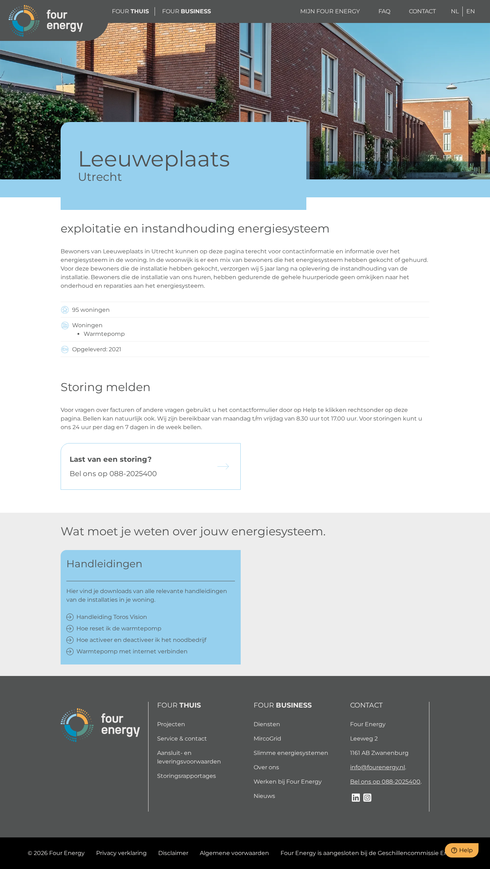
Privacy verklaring (121, 853)
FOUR (130, 11)
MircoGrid (267, 738)
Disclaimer (173, 853)
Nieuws (264, 796)
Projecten (171, 724)
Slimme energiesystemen (291, 753)
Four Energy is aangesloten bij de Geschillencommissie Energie (372, 853)
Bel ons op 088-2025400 (385, 781)
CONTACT (422, 11)
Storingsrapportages (186, 775)
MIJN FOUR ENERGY (330, 11)
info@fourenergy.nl (377, 767)
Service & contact (182, 738)
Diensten (267, 724)
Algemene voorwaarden (234, 853)
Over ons (266, 767)
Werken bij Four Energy (288, 781)
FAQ (384, 11)
